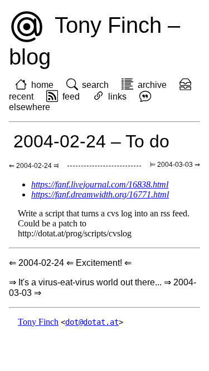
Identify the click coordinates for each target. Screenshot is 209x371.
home (42, 85)
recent (21, 96)
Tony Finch (38, 322)
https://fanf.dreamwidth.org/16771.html (100, 194)
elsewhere (29, 107)
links (117, 96)
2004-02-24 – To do (91, 141)
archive (152, 85)
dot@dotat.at (92, 322)
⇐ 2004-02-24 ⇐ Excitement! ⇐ (70, 263)
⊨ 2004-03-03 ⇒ (175, 165)
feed (71, 96)
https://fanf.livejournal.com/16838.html (99, 184)
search (95, 85)
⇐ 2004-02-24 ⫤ (34, 166)
